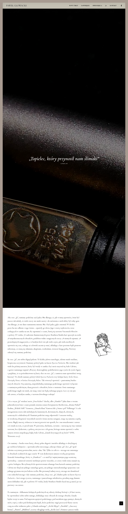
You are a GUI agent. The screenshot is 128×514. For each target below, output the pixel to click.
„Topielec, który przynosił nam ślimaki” (64, 159)
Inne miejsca (97, 5)
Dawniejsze (85, 5)
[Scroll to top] (121, 503)
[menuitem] (73, 6)
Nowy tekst (73, 5)
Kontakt (113, 5)
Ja (106, 5)
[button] (121, 6)
